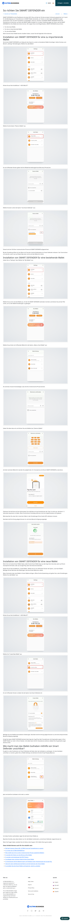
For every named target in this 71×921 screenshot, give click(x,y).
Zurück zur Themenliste (11, 13)
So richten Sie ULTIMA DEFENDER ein (15, 850)
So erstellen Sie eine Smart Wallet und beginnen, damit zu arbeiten (22, 866)
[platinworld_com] (43, 911)
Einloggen (60, 3)
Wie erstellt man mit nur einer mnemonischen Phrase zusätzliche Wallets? (24, 853)
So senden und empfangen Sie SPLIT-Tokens (17, 857)
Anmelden (66, 3)
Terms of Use (31, 894)
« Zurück (57, 13)
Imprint (30, 884)
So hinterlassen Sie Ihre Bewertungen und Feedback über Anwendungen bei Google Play (28, 861)
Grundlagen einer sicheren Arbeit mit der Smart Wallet (19, 859)
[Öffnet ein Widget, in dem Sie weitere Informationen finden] (65, 918)
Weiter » (66, 13)
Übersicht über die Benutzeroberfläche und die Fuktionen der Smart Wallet (25, 864)
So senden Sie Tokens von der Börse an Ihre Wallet (18, 855)
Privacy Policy (31, 887)
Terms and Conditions (33, 891)
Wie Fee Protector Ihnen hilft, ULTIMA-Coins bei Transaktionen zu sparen (24, 848)
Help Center (31, 881)
